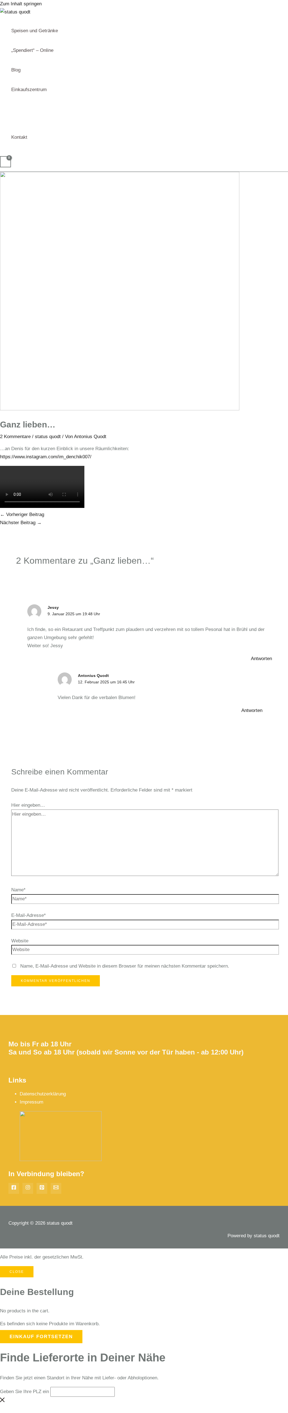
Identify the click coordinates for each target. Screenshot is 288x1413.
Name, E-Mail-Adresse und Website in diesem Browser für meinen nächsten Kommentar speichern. (124, 966)
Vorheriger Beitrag (22, 514)
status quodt (48, 436)
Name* (18, 889)
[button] (49, 90)
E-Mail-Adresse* (28, 915)
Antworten (261, 658)
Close (17, 1272)
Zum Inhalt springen (21, 3)
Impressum (31, 1102)
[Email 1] (56, 1188)
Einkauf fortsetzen (41, 1336)
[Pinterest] (42, 1188)
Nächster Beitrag (21, 522)
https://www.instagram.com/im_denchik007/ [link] (45, 456)
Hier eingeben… (28, 805)
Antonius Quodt (93, 675)
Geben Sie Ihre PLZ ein (24, 1391)
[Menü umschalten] (34, 103)
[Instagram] (27, 1188)
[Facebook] (13, 1188)
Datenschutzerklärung (43, 1094)
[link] (45, 456)
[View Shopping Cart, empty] (5, 161)
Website (19, 940)
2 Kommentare (15, 436)
